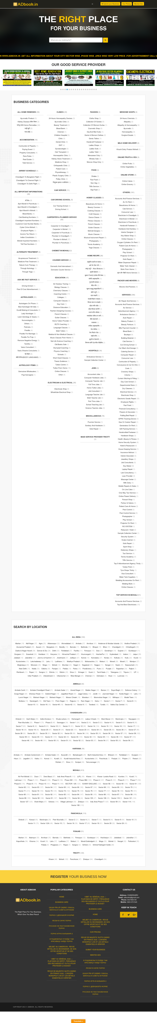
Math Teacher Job (95, 398)
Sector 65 (64, 787)
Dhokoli (20, 719)
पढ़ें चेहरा (28, 354)
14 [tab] (87, 89)
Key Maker (128, 466)
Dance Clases (95, 217)
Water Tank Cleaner (128, 266)
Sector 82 (51, 794)
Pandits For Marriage (28, 333)
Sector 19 (33, 729)
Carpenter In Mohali (62, 229)
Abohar (19, 643)
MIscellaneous (95, 416)
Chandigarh (118, 647)
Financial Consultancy (128, 408)
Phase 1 (39, 722)
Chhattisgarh (132, 647)
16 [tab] (92, 89)
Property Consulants (28, 152)
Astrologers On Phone (28, 303)
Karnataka (96, 657)
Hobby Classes (95, 197)
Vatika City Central (119, 704)
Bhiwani (112, 755)
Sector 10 (55, 726)
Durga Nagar (20, 693)
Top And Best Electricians (128, 604)
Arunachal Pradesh (25, 647)
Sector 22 (71, 729)
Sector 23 (84, 729)
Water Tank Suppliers (128, 577)
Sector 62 (24, 787)
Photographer (128, 249)
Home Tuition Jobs (95, 387)
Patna (77, 668)
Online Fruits (128, 163)
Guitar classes (62, 317)
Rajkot (132, 668)
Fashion (95, 112)
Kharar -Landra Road (107, 776)
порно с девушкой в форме (61, 915)
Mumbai (67, 665)
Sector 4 (109, 722)
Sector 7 (21, 726)
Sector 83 (64, 794)
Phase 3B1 (71, 780)
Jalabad (18, 657)
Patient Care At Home (128, 245)
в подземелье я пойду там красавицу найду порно (62, 940)
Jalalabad (119, 837)
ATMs (28, 200)
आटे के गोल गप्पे (95, 265)
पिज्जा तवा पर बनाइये (95, 302)
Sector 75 (77, 791)
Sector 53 (91, 740)
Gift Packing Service (128, 429)
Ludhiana (60, 661)
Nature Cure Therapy (28, 265)
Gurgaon (19, 654)
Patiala (67, 668)
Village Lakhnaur (68, 801)
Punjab (110, 668)
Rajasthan (121, 668)
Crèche (128, 375)
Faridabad (66, 650)
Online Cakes (128, 181)
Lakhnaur (20, 780)
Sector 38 (134, 733)
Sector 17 (133, 726)
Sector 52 (78, 740)
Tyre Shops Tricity (128, 570)
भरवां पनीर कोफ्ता (95, 312)
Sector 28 (20, 733)
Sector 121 (130, 798)
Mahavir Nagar (40, 697)
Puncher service (95, 422)
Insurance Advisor (128, 452)
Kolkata (118, 657)
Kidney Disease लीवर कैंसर (28, 121)
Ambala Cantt (21, 690)
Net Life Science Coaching (62, 341)
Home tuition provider (61, 321)
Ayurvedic (129, 128)
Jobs (95, 368)
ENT (62, 145)
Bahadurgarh (79, 755)
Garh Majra (32, 719)
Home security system (128, 442)
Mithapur (118, 697)
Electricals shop (61, 389)
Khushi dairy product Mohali (128, 149)
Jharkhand (62, 657)
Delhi (56, 650)
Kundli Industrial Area (73, 758)
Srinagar (82, 672)
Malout (104, 661)
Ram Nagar (87, 701)
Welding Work (128, 583)
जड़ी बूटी (28, 128)
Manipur (134, 661)
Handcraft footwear (95, 142)
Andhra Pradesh (132, 643)
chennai (90, 676)
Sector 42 (64, 737)
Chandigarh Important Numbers (28, 220)
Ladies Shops (95, 145)
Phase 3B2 (85, 780)
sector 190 (77, 805)
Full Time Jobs (95, 384)
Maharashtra (91, 661)
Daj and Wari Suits (95, 132)
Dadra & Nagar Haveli (25, 650)
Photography (95, 241)
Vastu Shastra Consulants (28, 350)
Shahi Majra (40, 801)
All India (78, 637)
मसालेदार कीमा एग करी (95, 315)
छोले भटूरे (95, 292)
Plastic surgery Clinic (62, 175)
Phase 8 (19, 783)
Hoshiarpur (106, 837)
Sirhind (86, 845)
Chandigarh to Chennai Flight (28, 180)
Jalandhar (30, 657)
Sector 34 (83, 733)
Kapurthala (22, 841)
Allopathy (128, 121)
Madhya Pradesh (75, 661)
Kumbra (123, 776)
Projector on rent (128, 255)
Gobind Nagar (52, 693)
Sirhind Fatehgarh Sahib (103, 845)
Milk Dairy (128, 482)
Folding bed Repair (128, 415)
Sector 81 (37, 794)
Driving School (28, 286)
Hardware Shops (128, 435)
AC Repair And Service (128, 301)
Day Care (62, 304)
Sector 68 (104, 787)
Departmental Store (128, 385)
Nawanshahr (131, 665)
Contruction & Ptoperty (28, 146)
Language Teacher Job (95, 394)
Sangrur (43, 672)
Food (95, 170)
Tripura (127, 672)
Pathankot (133, 841)
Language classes (62, 327)
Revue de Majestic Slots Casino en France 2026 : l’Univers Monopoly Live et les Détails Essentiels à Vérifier (61, 974)
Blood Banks (29, 213)
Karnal (85, 657)
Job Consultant (95, 391)
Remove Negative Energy (29, 340)
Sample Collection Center (95, 360)
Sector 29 (32, 733)
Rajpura (74, 701)
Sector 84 (77, 794)
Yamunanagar (93, 762)
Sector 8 (32, 726)
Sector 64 (51, 787)
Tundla (104, 704)
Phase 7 (135, 780)
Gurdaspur (134, 650)
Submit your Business (111, 4)
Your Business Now (78, 877)
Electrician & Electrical (62, 382)
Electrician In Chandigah (128, 215)
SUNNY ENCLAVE (91, 783)
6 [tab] (71, 89)
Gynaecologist (62, 148)
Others (28, 323)
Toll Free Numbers (28, 244)
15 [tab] (90, 89)
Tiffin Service (95, 186)
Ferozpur (89, 650)
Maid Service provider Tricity (95, 438)
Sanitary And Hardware (95, 425)
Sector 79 (131, 791)
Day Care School (128, 381)
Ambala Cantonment (34, 755)
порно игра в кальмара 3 (62, 933)
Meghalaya (23, 665)
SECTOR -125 (73, 783)
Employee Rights (28, 230)
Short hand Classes (62, 358)
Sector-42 (70, 704)
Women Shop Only (95, 162)
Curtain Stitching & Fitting (128, 378)
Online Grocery (128, 184)
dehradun (102, 676)
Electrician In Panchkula (128, 222)
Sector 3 (98, 722)
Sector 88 (131, 794)
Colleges (61, 297)
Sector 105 (90, 798)
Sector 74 (64, 791)
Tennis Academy (95, 244)
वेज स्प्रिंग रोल (95, 332)
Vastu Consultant (28, 347)
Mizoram (36, 665)
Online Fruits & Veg (128, 157)
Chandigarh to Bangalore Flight (28, 177)
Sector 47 (130, 737)
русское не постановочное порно (61, 927)
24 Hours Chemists (128, 118)
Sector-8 (132, 701)
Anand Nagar (77, 690)
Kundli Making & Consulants (28, 310)
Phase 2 (50, 722)
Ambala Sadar (62, 690)
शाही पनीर (95, 336)
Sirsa (73, 672)
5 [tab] (69, 89)
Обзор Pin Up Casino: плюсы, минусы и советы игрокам (61, 908)
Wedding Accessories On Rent (128, 580)
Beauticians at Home (95, 204)
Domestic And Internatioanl (61, 266)
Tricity (78, 853)
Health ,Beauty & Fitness (128, 439)
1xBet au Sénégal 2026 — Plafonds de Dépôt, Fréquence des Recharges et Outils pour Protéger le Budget (62, 962)
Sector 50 (53, 740)
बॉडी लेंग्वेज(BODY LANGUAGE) (28, 357)
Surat (92, 672)
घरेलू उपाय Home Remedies (28, 125)
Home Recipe (95, 255)
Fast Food (95, 179)
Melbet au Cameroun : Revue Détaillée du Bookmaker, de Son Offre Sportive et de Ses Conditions (61, 950)
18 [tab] (96, 89)
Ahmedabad (67, 643)
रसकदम (95, 322)
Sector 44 (90, 737)
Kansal (33, 819)
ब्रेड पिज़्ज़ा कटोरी (95, 309)
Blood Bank (61, 128)
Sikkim (64, 672)
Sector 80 (24, 794)
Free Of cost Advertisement (28, 289)
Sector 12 (80, 726)
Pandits (28, 330)
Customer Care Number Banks (28, 224)
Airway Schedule (28, 170)
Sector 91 (51, 798)
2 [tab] (63, 89)
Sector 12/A (46, 823)
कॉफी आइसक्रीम (95, 278)
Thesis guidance (62, 361)
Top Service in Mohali (128, 595)
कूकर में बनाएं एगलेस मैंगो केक (95, 275)
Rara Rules (28, 156)
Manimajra (121, 719)
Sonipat (79, 762)
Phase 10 (44, 783)
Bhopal (97, 647)
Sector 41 (51, 737)
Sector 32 (57, 733)
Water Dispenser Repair (128, 262)
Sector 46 (117, 737)
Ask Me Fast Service (28, 279)
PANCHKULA (78, 813)
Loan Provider (128, 476)
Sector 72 (37, 791)
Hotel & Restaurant (128, 445)
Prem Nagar (62, 701)
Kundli (58, 758)
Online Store (128, 175)
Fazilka (78, 650)
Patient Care (62, 168)
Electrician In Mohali (128, 218)
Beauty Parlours (128, 324)
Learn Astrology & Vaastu (28, 317)
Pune (100, 668)
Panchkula (104, 758)
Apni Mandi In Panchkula (28, 203)
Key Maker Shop (128, 235)
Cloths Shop (95, 118)
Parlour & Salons (128, 503)
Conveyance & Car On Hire (128, 365)
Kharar (91, 776)
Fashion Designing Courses (61, 310)
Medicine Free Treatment (28, 261)
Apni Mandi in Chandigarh (28, 207)
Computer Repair (128, 355)
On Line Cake (128, 489)
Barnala (74, 647)
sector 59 (115, 801)
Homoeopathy (128, 132)
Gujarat (122, 650)
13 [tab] (85, 89)
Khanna (34, 841)
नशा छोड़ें (28, 132)
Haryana (55, 654)
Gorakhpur (110, 650)
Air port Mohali (25, 776)
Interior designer (128, 232)
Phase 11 (58, 783)
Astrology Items (28, 365)
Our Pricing (127, 4)
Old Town (48, 701)
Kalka (38, 758)
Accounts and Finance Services (128, 198)
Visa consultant (128, 573)
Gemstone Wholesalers (28, 371)
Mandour (87, 697)
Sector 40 (37, 737)
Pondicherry (89, 668)
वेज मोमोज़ (95, 329)
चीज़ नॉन (95, 285)
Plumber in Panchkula (61, 242)
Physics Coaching (62, 351)
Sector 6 (132, 722)
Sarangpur (62, 722)
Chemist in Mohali (62, 250)
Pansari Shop (128, 499)
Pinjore (126, 758)
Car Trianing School (61, 206)
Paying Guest (28, 149)
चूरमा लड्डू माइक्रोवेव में (95, 288)
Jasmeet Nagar (109, 693)
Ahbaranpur (54, 643)
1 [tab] (61, 89)
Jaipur (137, 654)
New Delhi (24, 668)
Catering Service (128, 351)
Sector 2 (86, 722)
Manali (114, 661)
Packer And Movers (128, 280)
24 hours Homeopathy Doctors (62, 118)
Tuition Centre (61, 364)
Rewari (137, 758)
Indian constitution (28, 237)
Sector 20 (46, 729)
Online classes (128, 239)
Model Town (130, 697)
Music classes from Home (61, 337)
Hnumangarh (87, 654)
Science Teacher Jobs (95, 408)
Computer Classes (62, 300)
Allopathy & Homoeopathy (128, 125)
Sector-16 (45, 704)
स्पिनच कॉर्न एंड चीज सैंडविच (95, 342)
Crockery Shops (128, 371)
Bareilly (63, 647)
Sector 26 (121, 729)
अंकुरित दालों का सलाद (95, 261)
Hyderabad (115, 654)
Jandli (97, 693)
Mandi (124, 661)
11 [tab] (81, 89)
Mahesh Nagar (57, 697)
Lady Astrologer (28, 313)
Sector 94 (77, 798)
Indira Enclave (47, 719)
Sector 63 (37, 787)
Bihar (106, 647)
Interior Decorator (128, 456)
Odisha (45, 668)
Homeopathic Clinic (61, 155)
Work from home (129, 269)
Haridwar (43, 654)
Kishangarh (78, 719)
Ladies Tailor (95, 152)
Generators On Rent (128, 425)
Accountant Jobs (95, 374)
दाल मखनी (95, 295)
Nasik (119, 665)
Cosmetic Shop (95, 128)
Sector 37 (121, 733)
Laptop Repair (128, 469)
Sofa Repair (95, 429)
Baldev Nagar (92, 690)
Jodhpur (74, 657)
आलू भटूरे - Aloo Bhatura (95, 268)
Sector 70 (131, 787)
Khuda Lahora (63, 719)
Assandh (66, 755)
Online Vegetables (128, 167)
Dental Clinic (62, 142)
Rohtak (60, 762)
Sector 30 (45, 733)
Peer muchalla (25, 722)
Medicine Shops (128, 112)
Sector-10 (33, 704)
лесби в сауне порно (61, 920)
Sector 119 (116, 798)
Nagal (76, 665)
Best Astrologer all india (28, 306)
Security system (128, 536)
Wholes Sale (95, 158)
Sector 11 (68, 726)
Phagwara (56, 845)
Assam (40, 647)
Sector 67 (91, 787)
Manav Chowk (73, 697)
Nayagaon (134, 719)
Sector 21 (58, 729)
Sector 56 (128, 740)
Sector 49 (41, 740)
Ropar (33, 672)
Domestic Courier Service (62, 269)
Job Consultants (128, 462)
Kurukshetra (22, 661)
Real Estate (28, 159)
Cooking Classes (95, 210)
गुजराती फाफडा (95, 282)
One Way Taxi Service (128, 492)
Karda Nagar (125, 693)
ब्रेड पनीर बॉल (95, 305)
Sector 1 (75, 722)
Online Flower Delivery (128, 496)
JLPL (80, 776)
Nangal (109, 665)
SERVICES (128, 294)
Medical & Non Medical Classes (62, 334)
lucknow (122, 676)
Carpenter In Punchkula (62, 232)
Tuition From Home (62, 368)
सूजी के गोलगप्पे (95, 339)
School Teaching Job (95, 404)
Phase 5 (111, 780)
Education (62, 277)
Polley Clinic (62, 179)
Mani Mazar (107, 719)
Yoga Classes (95, 247)
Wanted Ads (138, 4)
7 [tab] (73, 89)
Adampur (34, 837)
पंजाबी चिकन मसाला (95, 299)
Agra (42, 643)
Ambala (80, 643)
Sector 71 (24, 791)
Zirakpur (83, 801)
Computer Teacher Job (95, 381)
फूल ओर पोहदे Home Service (128, 272)
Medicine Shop (62, 162)
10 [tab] (79, 89)
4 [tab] (67, 89)
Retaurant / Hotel (128, 530)
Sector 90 (38, 798)
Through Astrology (28, 268)
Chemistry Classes (61, 290)
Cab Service (62, 190)
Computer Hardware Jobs (95, 377)
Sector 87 (117, 794)
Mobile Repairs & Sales (128, 486)
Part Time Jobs (95, 401)
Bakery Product (128, 321)
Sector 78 (117, 791)
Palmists (28, 327)
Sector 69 (117, 787)
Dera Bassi (49, 776)
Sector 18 (21, 729)
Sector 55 (115, 740)
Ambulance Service (95, 356)
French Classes (62, 314)
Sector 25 (109, 729)
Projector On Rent (128, 523)
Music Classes (95, 234)
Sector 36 (108, 733)
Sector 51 (66, 740)
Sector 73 (51, 791)
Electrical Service (128, 392)
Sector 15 (107, 726)
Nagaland (87, 665)
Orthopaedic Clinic (62, 165)
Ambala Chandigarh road (41, 690)
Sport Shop (128, 546)
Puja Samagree (28, 375)
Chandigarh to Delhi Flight (28, 183)
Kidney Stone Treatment (62, 158)
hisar (112, 676)
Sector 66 (77, 787)
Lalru (49, 661)
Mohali (56, 665)
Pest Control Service (129, 513)
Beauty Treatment (62, 125)
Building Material (128, 338)
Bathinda (86, 647)
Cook (128, 368)
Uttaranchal (63, 676)
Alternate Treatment (28, 252)
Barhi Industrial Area (97, 755)
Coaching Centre (62, 294)
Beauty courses (95, 207)
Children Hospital (62, 135)
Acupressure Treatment (28, 258)
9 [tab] (77, 89)
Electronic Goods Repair (128, 398)
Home (61, 897)
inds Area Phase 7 (99, 801)
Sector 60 (122, 783)
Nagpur (98, 665)
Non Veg (95, 183)
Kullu (128, 657)
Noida (36, 668)
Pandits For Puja (28, 337)
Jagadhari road (68, 693)
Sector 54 (103, 740)
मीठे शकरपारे (95, 319)
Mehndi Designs (95, 230)
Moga (46, 665)
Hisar (17, 758)
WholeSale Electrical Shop (62, 392)
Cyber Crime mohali (28, 227)
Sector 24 (96, 729)
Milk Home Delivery (128, 143)
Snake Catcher (128, 540)
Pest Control (128, 509)
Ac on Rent (128, 202)
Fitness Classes (95, 220)
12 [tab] (83, 89)
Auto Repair (128, 317)
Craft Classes (95, 214)
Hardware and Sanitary (128, 229)
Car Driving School (62, 199)
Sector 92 (65, 798)
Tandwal (93, 704)
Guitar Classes (95, 227)
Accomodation (28, 139)
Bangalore (52, 647)
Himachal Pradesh (70, 654)
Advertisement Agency (128, 311)
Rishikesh (22, 672)
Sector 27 (134, 729)
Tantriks (28, 344)
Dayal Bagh (117, 690)
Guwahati (31, 654)
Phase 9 (32, 783)
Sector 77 (104, 791)
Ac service (128, 307)
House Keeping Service (128, 449)
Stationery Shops (128, 550)
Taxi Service (128, 553)
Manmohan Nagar (102, 697)
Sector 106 (104, 798)
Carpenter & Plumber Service (62, 218)
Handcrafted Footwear (128, 432)
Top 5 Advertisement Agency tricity (128, 563)
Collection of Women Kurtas (95, 125)
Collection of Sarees (95, 121)
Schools (62, 354)
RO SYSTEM (128, 526)
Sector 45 (103, 737)
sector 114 (129, 801)
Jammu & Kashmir (46, 657)
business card (61, 902)
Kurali (137, 657)
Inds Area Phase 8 (66, 776)
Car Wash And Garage (128, 348)
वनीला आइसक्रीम (95, 325)
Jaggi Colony (84, 693)
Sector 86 (104, 794)
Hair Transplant (62, 152)
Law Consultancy (128, 472)
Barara (105, 690)
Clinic (62, 138)
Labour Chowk (92, 719)
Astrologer (28, 297)
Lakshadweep (37, 661)
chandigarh (100, 859)
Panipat (56, 668)
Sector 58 (108, 783)
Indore (127, 654)
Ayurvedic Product (28, 118)
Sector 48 (27, 740)
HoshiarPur (102, 654)
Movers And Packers (128, 286)
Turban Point (128, 567)
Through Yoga (28, 271)
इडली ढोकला (95, 272)
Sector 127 (26, 801)
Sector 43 (77, 737)
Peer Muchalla (60, 819)
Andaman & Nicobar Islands (110, 643)
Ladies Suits (95, 148)
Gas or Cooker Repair (128, 422)
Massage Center (128, 479)
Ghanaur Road (36, 693)
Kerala (108, 657)
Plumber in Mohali (61, 239)
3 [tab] (65, 89)
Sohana (54, 801)
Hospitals (95, 350)
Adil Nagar (31, 643)
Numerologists (28, 320)
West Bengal (77, 676)
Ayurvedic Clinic (62, 121)
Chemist (61, 132)
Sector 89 (25, 798)
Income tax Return (28, 234)
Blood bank (128, 331)
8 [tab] (75, 89)
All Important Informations (28, 192)
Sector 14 (93, 726)
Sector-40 (58, 704)
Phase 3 (57, 780)
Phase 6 (123, 780)
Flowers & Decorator (129, 412)
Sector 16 (120, 726)
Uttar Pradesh (35, 676)
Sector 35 (95, 733)
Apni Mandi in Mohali (28, 210)
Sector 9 (82, 704)
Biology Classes (61, 287)
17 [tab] (94, 89)
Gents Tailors (95, 138)
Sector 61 (135, 783)
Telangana (116, 672)
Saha (98, 701)
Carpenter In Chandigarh (62, 226)
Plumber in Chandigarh (62, 236)
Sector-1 (109, 701)
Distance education (61, 307)
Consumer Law (128, 212)
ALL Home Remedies (28, 112)
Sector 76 (91, 791)
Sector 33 (70, 733)
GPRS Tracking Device (128, 418)
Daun (38, 776)
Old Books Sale (62, 344)
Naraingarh (35, 701)
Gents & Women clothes (95, 135)
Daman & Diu (44, 650)
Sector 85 (91, 794)
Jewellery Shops (128, 459)
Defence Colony (133, 690)
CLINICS (62, 112)
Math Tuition (62, 331)
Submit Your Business (95, 949)
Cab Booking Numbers (28, 217)
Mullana (23, 701)
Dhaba (95, 176)
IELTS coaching (62, 324)
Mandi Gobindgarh (89, 841)
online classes (62, 371)
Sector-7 (120, 701)
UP (136, 672)
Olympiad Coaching (62, 348)
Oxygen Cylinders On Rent (128, 242)
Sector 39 (24, 737)
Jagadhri (28, 758)
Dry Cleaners (128, 388)
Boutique (128, 334)
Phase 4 (98, 780)
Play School (128, 252)
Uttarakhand (49, 676)
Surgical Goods (128, 135)
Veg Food (95, 189)
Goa (99, 650)
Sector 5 (121, 722)
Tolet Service (28, 163)
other (62, 374)
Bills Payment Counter (128, 328)
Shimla (53, 672)
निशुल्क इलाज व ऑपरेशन (62, 182)
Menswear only (95, 155)
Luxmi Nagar (25, 697)
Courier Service (62, 260)
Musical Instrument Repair (95, 237)
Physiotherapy (62, 172)
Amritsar (92, 643)
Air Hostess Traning (62, 284)
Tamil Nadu (103, 672)
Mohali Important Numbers (28, 240)
